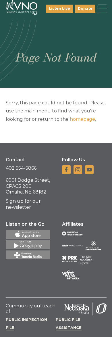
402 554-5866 (21, 168)
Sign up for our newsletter (23, 204)
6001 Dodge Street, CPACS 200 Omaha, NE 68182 (28, 186)
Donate (85, 8)
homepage (82, 119)
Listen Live (59, 8)
